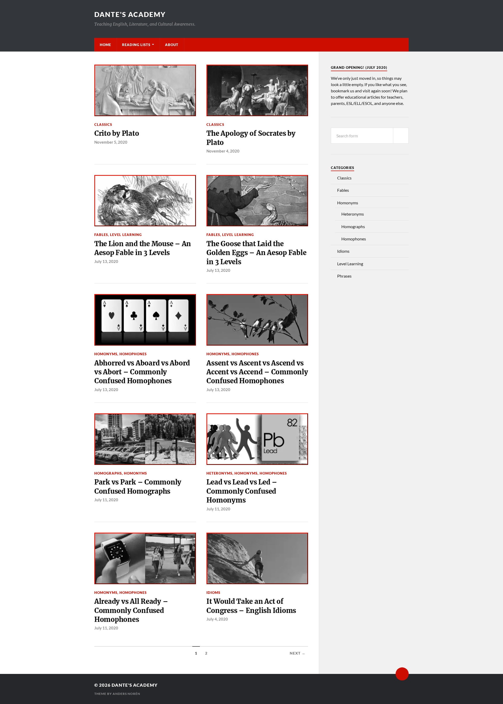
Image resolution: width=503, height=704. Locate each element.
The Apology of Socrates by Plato (250, 138)
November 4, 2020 (222, 151)
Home (105, 45)
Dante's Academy (130, 14)
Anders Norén (126, 694)
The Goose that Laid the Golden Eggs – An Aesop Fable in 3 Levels (256, 253)
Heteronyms (219, 473)
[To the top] (402, 673)
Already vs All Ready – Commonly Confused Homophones (131, 610)
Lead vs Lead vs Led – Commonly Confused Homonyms (241, 491)
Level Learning (126, 235)
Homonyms (105, 354)
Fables (101, 235)
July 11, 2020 (106, 499)
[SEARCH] (401, 136)
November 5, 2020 (110, 142)
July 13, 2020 (106, 261)
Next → (297, 653)
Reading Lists (136, 45)
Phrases (344, 275)
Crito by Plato (116, 133)
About (171, 45)
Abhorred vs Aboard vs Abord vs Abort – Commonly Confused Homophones (142, 372)
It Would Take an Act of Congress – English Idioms (251, 606)
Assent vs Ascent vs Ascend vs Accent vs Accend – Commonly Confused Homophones (257, 372)
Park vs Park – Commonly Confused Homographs (137, 486)
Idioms (213, 592)
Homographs (108, 473)
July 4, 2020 (217, 619)
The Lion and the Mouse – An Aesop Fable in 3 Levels (142, 248)
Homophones (133, 354)
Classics (103, 124)
